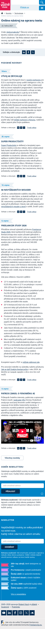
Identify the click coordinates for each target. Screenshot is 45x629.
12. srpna (5, 185)
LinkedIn (24, 52)
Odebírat (9, 547)
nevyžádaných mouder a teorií (13, 207)
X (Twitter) (33, 52)
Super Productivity (8, 145)
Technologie (18, 13)
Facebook (28, 52)
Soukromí (5, 607)
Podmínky (16, 607)
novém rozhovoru (34, 80)
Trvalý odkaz (31, 127)
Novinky (9, 13)
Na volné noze (2, 13)
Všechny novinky (12, 458)
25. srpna (5, 136)
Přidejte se (24, 7)
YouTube (3, 612)
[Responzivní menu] (42, 8)
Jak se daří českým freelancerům (14, 369)
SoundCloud (32, 612)
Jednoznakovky (12, 32)
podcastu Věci (20, 400)
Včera (4, 71)
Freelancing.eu (3, 622)
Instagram (20, 612)
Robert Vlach (23, 604)
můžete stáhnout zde (31, 362)
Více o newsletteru (18, 594)
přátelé (34, 604)
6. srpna (5, 221)
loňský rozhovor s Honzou (24, 120)
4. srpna (5, 389)
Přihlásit (10, 491)
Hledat (42, 2)
